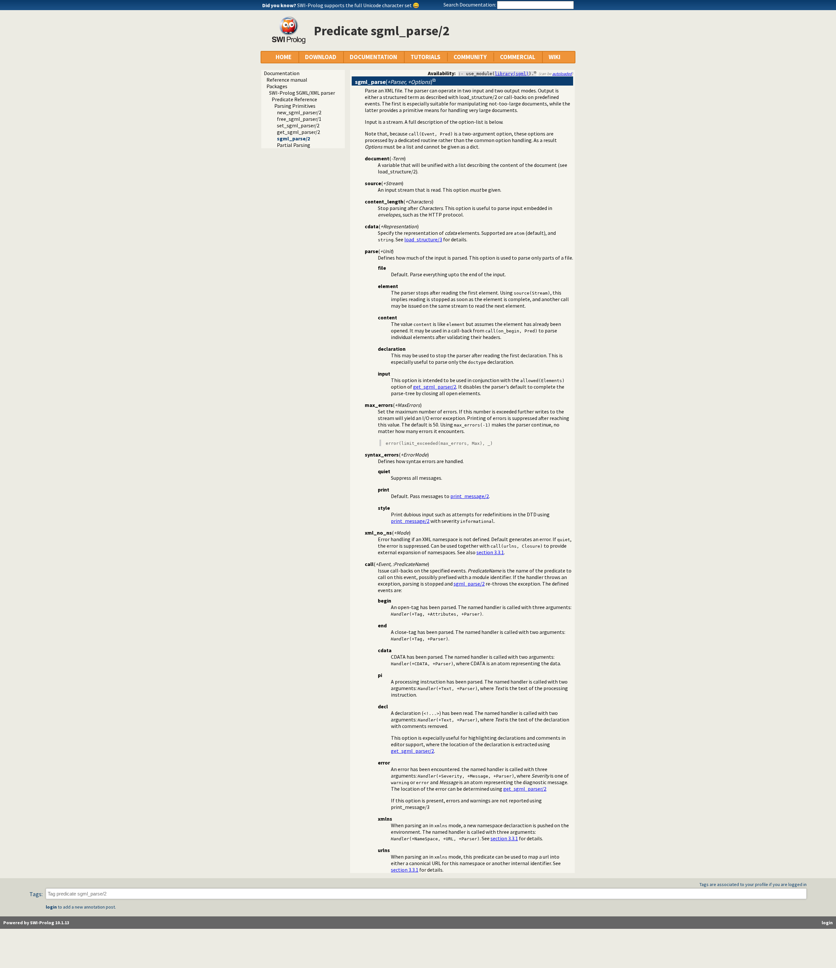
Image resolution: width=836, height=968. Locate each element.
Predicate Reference (294, 99)
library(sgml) (512, 73)
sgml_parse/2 (293, 138)
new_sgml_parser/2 (299, 112)
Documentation (281, 73)
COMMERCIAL (517, 57)
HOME (284, 57)
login (51, 907)
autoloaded (562, 73)
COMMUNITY (470, 57)
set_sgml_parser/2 (298, 125)
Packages (276, 86)
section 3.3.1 (490, 552)
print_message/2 (469, 496)
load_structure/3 (423, 239)
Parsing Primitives (294, 106)
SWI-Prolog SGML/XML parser (302, 92)
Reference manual (286, 79)
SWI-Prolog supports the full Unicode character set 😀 (358, 5)
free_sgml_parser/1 (299, 119)
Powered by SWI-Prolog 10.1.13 (36, 923)
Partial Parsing (293, 145)
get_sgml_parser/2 (298, 132)
